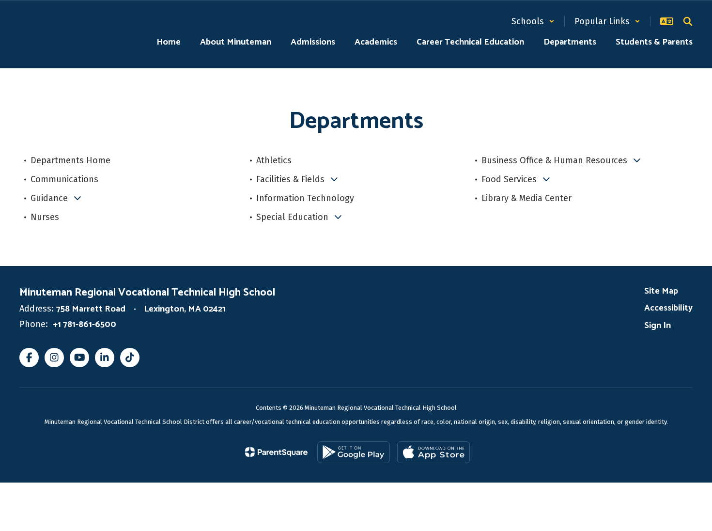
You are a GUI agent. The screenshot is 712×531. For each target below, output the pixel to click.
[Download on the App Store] (433, 452)
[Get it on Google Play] (353, 452)
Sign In (657, 325)
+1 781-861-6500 (84, 324)
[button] (533, 21)
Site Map (661, 291)
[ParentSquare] (276, 452)
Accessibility (668, 308)
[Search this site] (688, 21)
